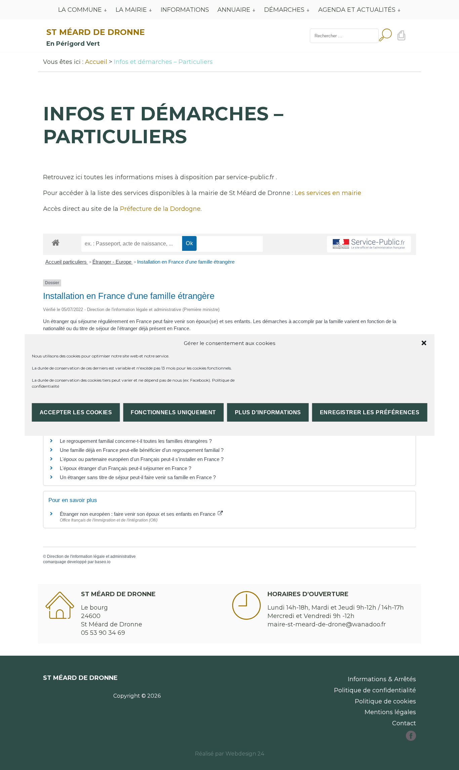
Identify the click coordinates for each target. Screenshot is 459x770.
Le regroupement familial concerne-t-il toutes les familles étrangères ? (136, 441)
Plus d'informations (268, 412)
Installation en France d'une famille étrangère (186, 262)
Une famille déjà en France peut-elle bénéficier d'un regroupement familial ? (141, 450)
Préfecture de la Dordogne (160, 209)
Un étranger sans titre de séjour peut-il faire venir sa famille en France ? (138, 477)
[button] (423, 343)
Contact (404, 723)
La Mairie (131, 9)
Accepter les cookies (76, 412)
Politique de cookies (385, 701)
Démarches (284, 9)
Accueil (96, 62)
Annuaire (233, 9)
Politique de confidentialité (375, 690)
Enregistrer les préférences (369, 412)
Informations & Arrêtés (382, 679)
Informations (185, 9)
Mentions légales (390, 712)
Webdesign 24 (244, 753)
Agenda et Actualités (356, 9)
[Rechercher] (385, 35)
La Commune (80, 9)
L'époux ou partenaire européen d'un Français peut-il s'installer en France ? (141, 459)
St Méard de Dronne (95, 32)
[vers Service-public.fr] (369, 244)
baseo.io (103, 562)
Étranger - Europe (112, 262)
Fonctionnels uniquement (173, 412)
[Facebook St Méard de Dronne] (411, 738)
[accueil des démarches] (55, 242)
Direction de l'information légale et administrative (91, 556)
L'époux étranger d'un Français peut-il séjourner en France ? (125, 468)
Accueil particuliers (66, 262)
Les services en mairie (328, 193)
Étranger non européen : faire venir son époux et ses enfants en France (138, 514)
